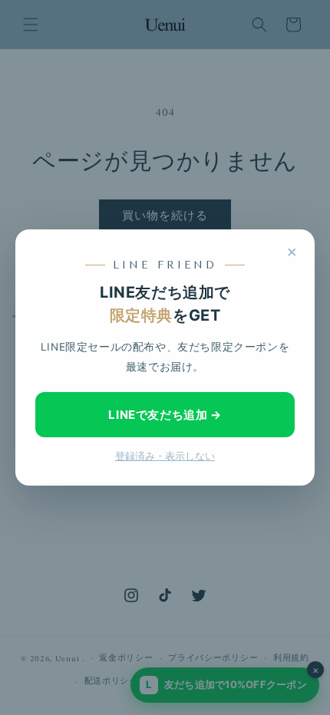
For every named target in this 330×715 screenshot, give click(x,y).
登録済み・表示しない (165, 456)
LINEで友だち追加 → (164, 414)
